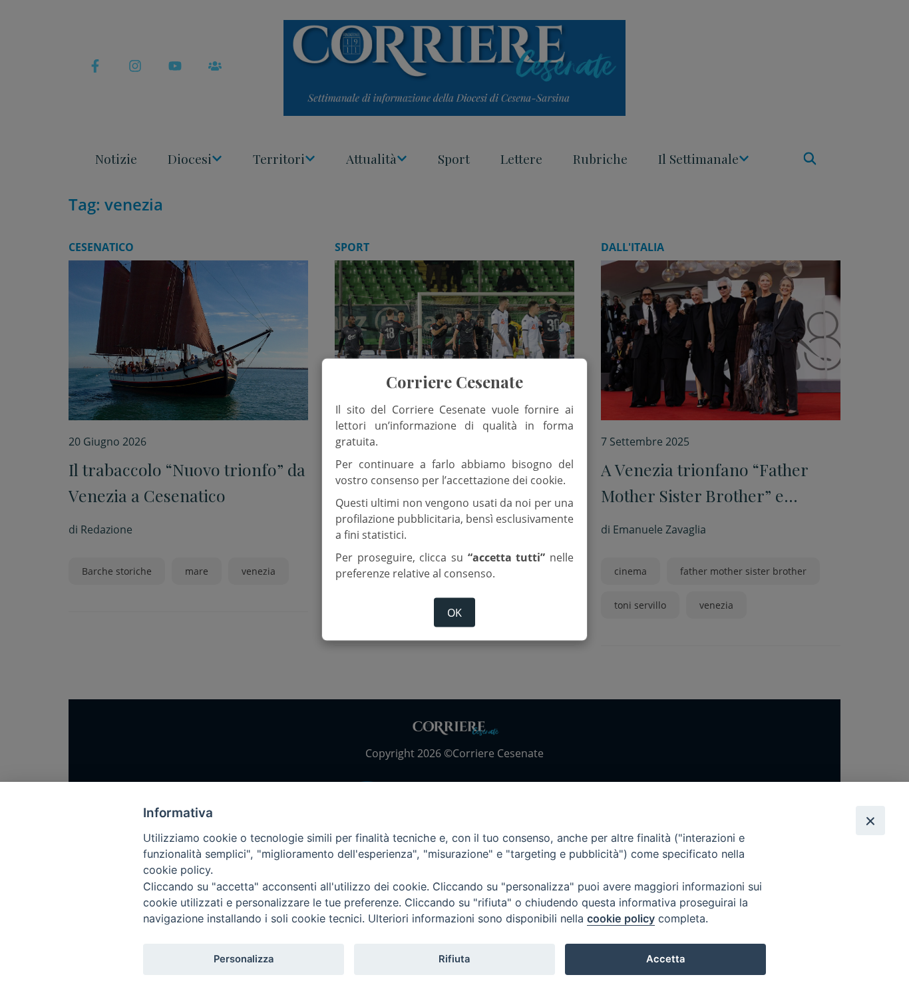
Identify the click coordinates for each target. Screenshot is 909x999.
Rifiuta (454, 959)
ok (454, 612)
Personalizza (243, 959)
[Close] (870, 820)
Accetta (665, 959)
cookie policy (621, 918)
